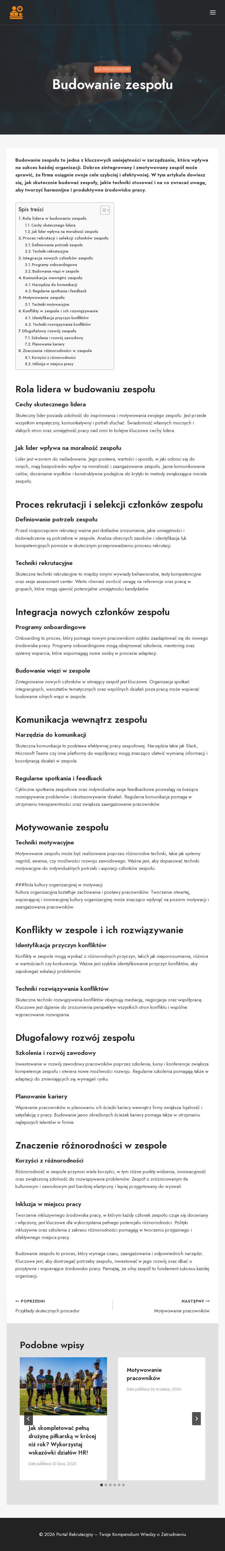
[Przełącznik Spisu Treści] (102, 210)
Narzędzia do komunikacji (54, 284)
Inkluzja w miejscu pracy (53, 364)
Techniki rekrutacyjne (50, 251)
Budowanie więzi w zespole (55, 271)
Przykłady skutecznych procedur (47, 1306)
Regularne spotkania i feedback (59, 291)
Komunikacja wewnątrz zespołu (52, 278)
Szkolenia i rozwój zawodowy (57, 338)
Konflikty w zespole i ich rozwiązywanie (60, 311)
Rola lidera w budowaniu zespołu (54, 218)
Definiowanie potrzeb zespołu (57, 245)
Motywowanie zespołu (43, 298)
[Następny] (196, 1418)
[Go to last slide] (28, 1418)
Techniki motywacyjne (50, 304)
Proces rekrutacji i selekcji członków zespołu (65, 238)
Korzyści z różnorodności (53, 357)
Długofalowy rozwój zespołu (49, 331)
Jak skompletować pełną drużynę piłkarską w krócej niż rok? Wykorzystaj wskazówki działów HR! (62, 1440)
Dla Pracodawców (112, 69)
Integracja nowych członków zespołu (58, 258)
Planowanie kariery (48, 344)
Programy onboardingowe (54, 264)
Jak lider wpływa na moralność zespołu (65, 231)
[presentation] (63, 1386)
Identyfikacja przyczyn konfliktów (60, 318)
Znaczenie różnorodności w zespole (57, 351)
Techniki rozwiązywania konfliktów (62, 324)
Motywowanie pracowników (182, 1306)
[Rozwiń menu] (212, 12)
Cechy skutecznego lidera (53, 225)
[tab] (101, 1485)
